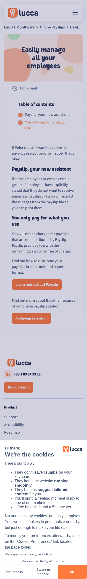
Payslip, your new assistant (47, 114)
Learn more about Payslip (36, 284)
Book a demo (19, 387)
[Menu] (75, 12)
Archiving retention (31, 318)
